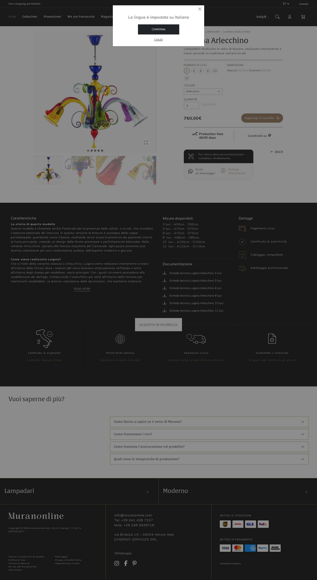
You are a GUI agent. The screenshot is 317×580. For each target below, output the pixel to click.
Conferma (158, 29)
